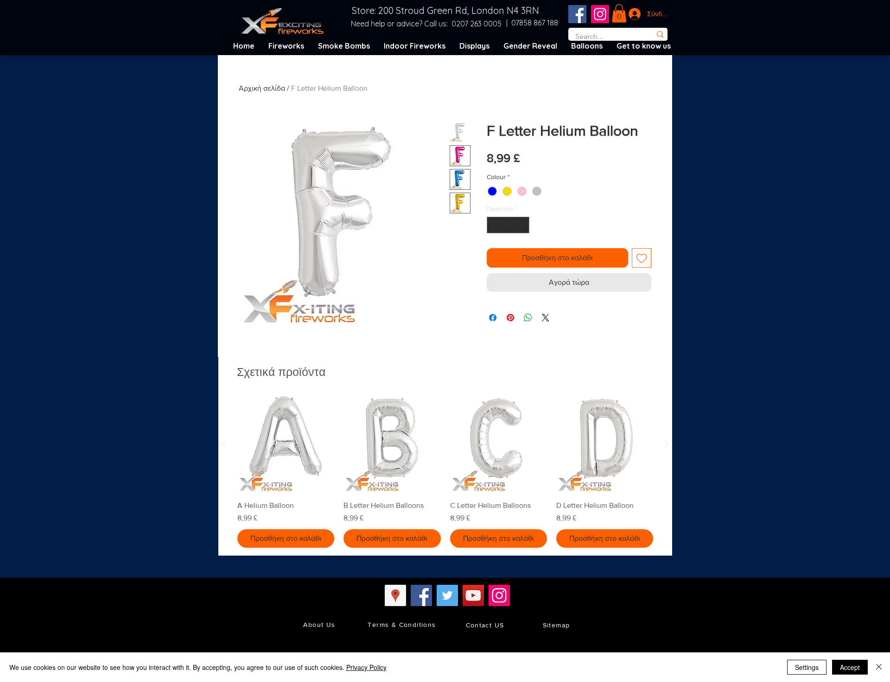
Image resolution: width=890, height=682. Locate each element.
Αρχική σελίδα (262, 88)
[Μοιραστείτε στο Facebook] (492, 317)
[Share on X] (545, 317)
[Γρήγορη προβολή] (285, 444)
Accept (850, 667)
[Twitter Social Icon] (447, 595)
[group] (445, 471)
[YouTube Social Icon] (473, 595)
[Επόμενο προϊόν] (666, 444)
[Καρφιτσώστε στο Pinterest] (510, 317)
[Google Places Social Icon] (395, 595)
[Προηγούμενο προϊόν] (223, 444)
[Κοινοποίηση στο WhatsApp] (528, 317)
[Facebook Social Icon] (577, 14)
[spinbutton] (508, 225)
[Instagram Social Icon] (600, 14)
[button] (619, 13)
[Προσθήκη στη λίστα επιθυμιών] (641, 258)
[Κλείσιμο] (878, 667)
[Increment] (522, 225)
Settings (807, 667)
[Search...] (660, 34)
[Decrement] (493, 225)
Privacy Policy (366, 667)
